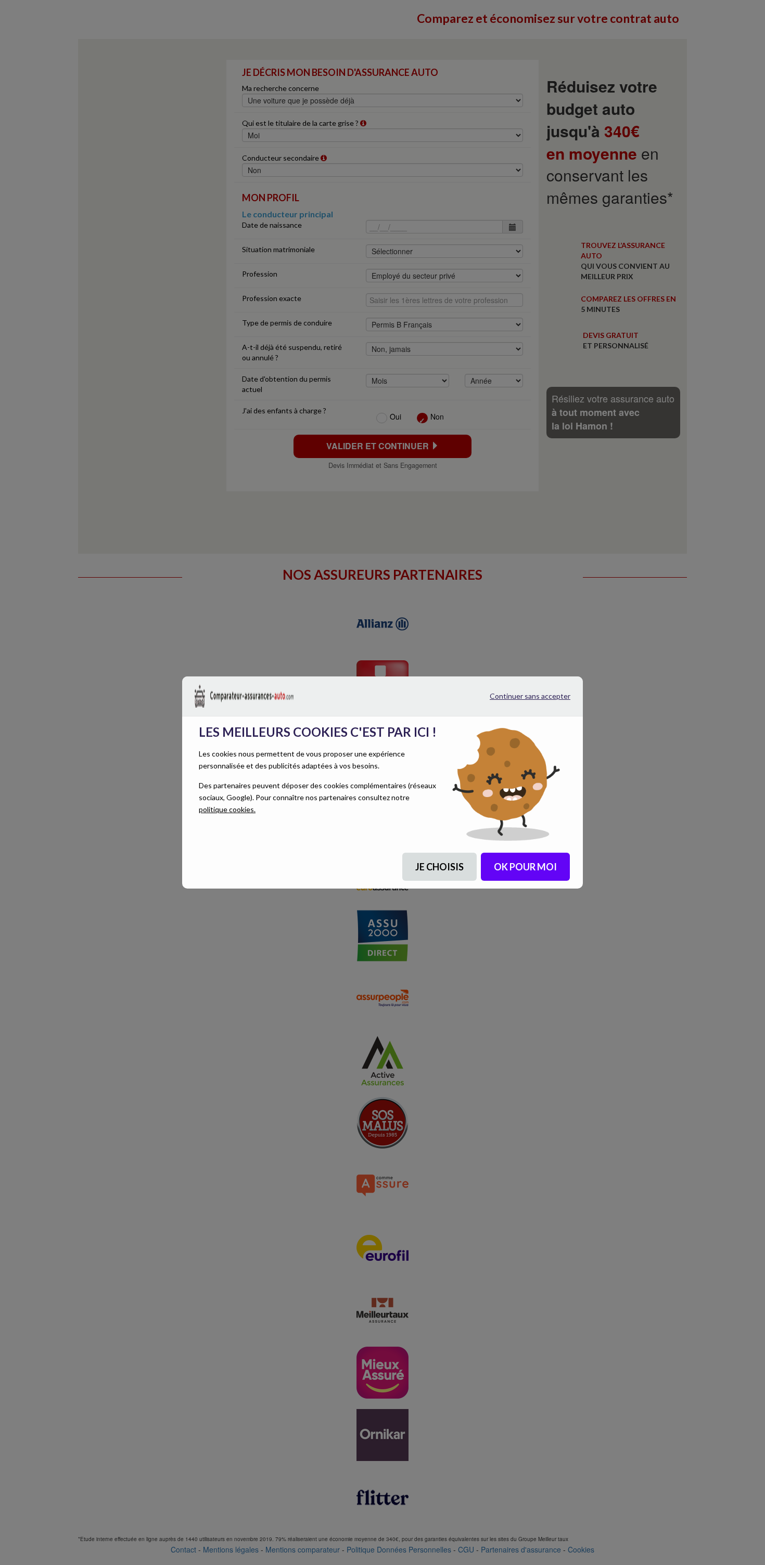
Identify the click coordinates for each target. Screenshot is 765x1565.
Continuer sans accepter (518, 700)
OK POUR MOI (525, 866)
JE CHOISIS (439, 866)
